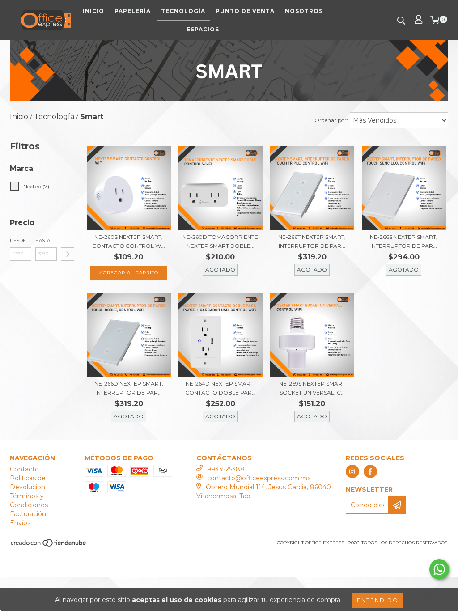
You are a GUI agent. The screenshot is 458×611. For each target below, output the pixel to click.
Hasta (42, 240)
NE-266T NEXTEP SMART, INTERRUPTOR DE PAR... (312, 241)
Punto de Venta (245, 11)
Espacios (203, 29)
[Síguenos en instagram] (352, 471)
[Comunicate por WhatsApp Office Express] (439, 569)
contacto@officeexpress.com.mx (258, 478)
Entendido (378, 600)
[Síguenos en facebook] (370, 471)
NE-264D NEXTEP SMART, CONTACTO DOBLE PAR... (220, 388)
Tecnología (183, 11)
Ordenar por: (331, 120)
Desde (18, 240)
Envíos (20, 523)
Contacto (24, 469)
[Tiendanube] (49, 546)
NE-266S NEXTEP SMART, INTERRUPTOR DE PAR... (403, 241)
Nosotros (304, 11)
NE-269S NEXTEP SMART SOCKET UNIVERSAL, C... (312, 388)
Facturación (28, 514)
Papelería (132, 11)
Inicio (93, 11)
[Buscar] (401, 21)
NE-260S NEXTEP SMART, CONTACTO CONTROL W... (128, 241)
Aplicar (67, 254)
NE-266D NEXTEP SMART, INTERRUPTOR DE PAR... (128, 388)
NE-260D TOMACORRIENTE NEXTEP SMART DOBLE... (220, 241)
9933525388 (226, 469)
